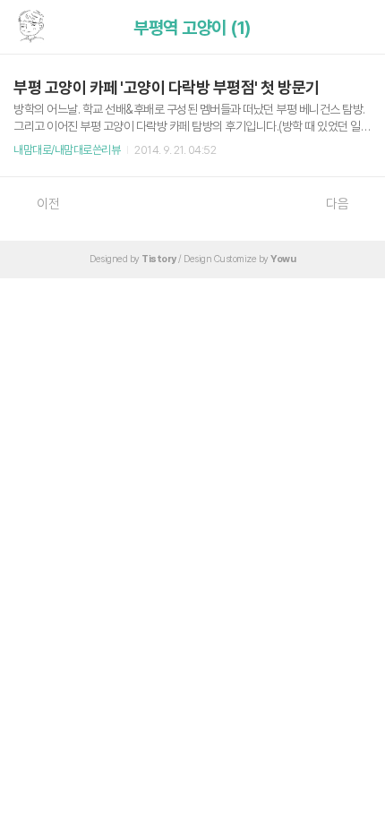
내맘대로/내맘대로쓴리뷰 (66, 150)
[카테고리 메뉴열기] (354, 27)
